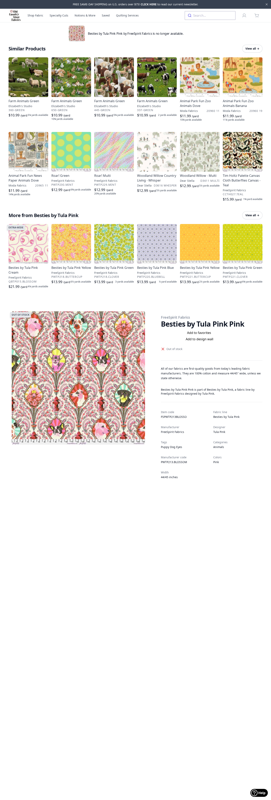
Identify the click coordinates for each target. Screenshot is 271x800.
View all (252, 48)
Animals (218, 447)
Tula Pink (219, 432)
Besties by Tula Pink (226, 417)
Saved (106, 15)
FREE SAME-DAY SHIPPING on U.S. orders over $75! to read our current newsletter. (135, 4)
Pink (216, 462)
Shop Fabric (35, 15)
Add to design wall (199, 339)
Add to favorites (199, 333)
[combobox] (210, 15)
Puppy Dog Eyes (171, 447)
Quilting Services (127, 15)
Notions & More (85, 15)
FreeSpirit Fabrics (175, 317)
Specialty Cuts (59, 15)
